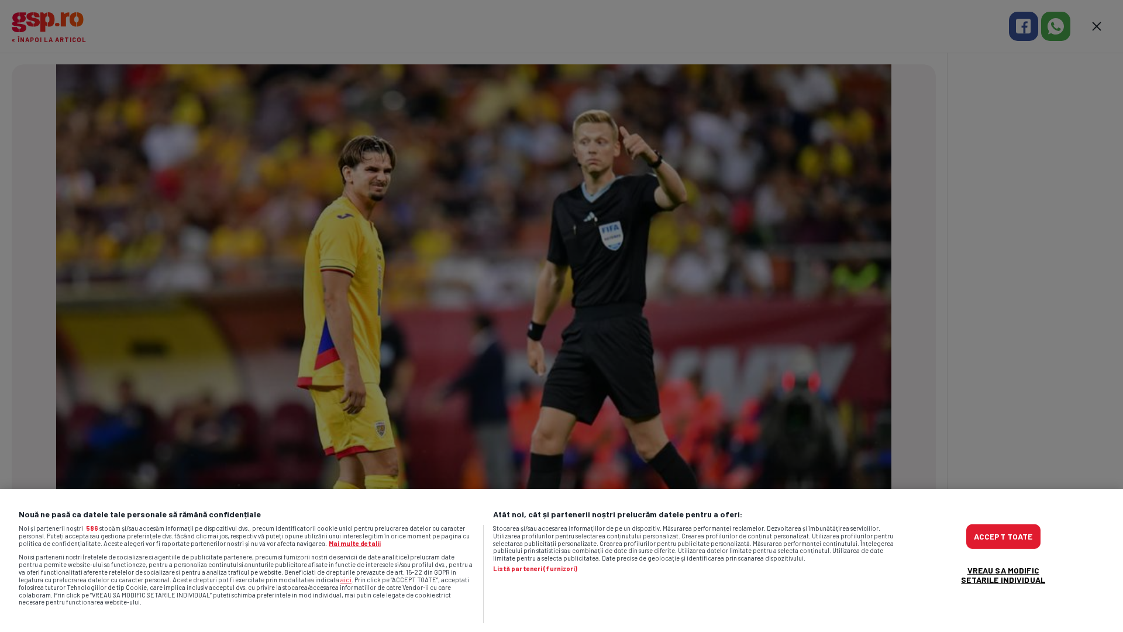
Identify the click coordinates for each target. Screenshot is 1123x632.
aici (346, 579)
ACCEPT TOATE (1003, 536)
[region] (561, 560)
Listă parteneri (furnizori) (535, 568)
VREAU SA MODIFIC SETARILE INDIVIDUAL (1003, 575)
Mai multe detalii (355, 543)
